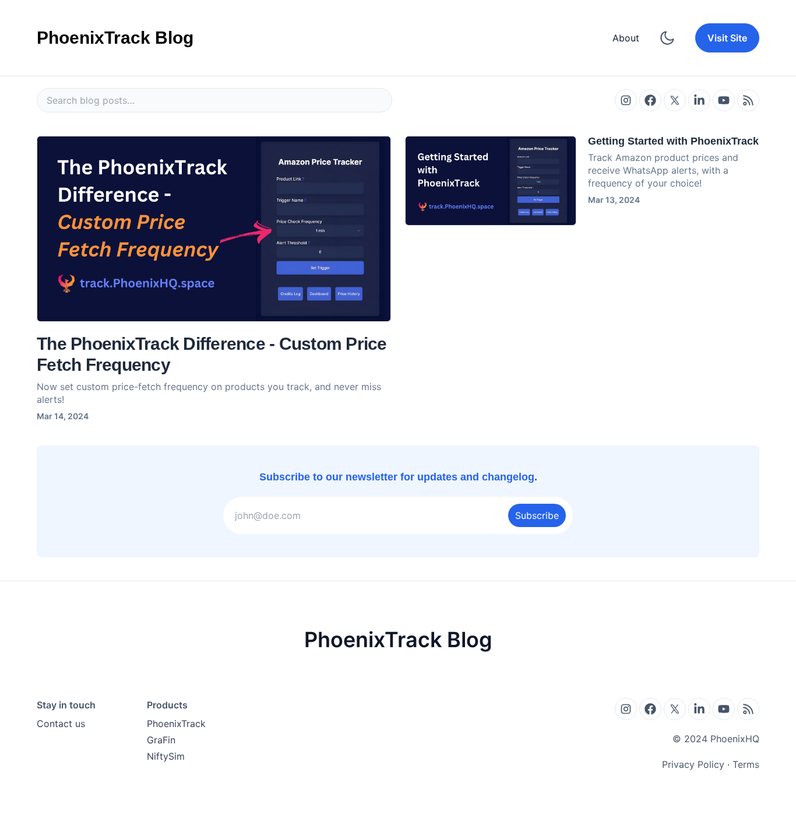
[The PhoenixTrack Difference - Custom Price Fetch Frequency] (214, 229)
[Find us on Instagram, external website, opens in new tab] (626, 100)
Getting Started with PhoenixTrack (673, 141)
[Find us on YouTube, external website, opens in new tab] (724, 100)
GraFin (161, 740)
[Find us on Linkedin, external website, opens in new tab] (699, 100)
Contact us (61, 723)
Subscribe (537, 515)
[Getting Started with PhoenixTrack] (490, 181)
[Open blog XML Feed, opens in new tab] (748, 100)
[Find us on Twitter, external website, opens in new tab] (675, 100)
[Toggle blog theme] (667, 38)
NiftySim (166, 756)
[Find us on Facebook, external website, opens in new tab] (650, 100)
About (625, 38)
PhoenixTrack (176, 723)
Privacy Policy (693, 764)
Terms (745, 764)
